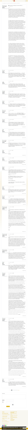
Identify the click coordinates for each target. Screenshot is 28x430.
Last (18, 390)
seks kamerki (12, 56)
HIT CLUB (9, 198)
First (9, 390)
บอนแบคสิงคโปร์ (12, 420)
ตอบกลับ (8, 406)
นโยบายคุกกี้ (5, 428)
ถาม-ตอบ (8, 3)
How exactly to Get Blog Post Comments (14, 3)
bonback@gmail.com (6, 421)
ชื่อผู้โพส (3, 400)
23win (9, 160)
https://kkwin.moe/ (13, 174)
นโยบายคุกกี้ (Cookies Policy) (13, 416)
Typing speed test (10, 252)
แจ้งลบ (9, 7)
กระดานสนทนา (4, 3)
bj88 (8, 132)
